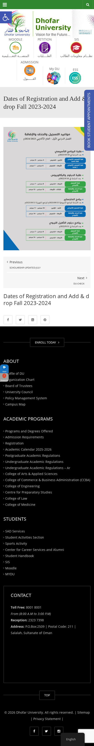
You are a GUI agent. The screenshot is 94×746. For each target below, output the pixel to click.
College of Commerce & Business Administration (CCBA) (47, 480)
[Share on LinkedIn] (32, 319)
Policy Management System (26, 398)
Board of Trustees (18, 386)
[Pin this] (45, 319)
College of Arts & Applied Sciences (31, 474)
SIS (7, 562)
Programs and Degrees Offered (29, 431)
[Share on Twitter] (20, 319)
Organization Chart (19, 379)
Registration (14, 443)
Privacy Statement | (47, 719)
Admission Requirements (24, 437)
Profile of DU (14, 373)
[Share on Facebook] (8, 319)
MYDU (10, 574)
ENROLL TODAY (46, 342)
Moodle (11, 568)
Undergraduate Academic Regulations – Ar (37, 467)
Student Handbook (19, 556)
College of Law (16, 498)
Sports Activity (16, 543)
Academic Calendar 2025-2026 (28, 449)
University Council (19, 392)
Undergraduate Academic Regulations (34, 461)
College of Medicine (20, 504)
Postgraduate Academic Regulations (32, 455)
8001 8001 (34, 607)
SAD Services (15, 531)
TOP (47, 695)
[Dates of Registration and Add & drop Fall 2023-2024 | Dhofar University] (47, 20)
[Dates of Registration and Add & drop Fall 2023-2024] (47, 188)
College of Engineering (22, 486)
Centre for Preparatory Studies (28, 492)
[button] (6, 17)
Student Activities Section (24, 537)
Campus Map (15, 404)
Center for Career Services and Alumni (34, 549)
